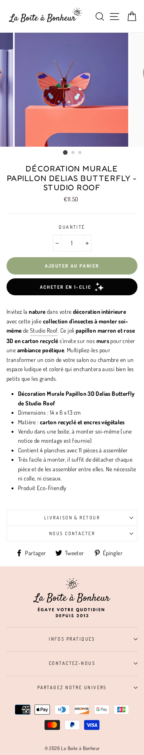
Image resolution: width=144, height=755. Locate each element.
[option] (72, 90)
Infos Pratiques (72, 639)
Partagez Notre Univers (72, 687)
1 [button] (65, 152)
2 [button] (73, 153)
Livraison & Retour (72, 517)
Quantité (72, 227)
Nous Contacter (72, 533)
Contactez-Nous (72, 663)
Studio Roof (44, 330)
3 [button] (80, 153)
